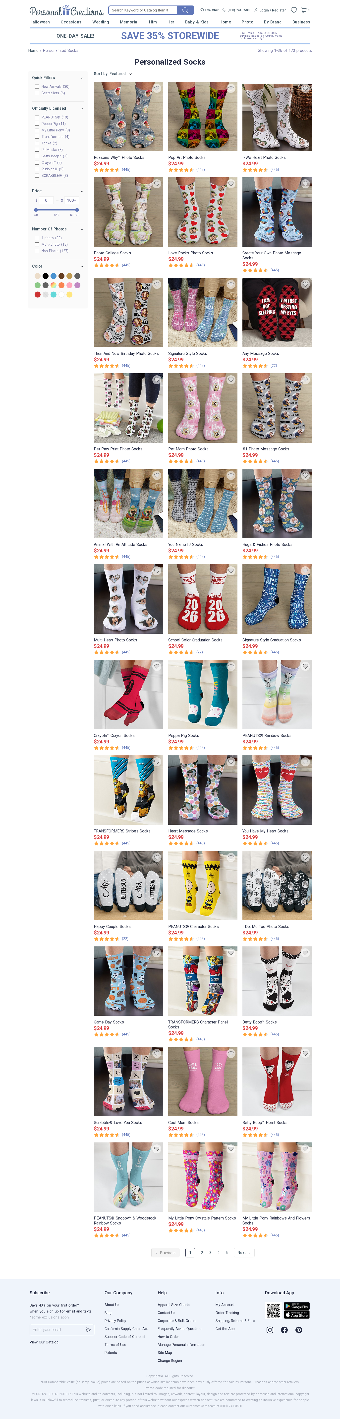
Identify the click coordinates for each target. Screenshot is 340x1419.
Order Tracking (227, 1313)
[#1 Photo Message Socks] (277, 408)
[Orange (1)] (61, 285)
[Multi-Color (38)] (54, 285)
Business (301, 22)
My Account (225, 1305)
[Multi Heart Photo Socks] (128, 599)
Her (171, 22)
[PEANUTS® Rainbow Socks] (277, 694)
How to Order (168, 1337)
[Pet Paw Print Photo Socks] (128, 408)
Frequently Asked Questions (180, 1329)
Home (225, 22)
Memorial (129, 22)
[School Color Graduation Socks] (203, 599)
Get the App (225, 1329)
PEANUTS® (54, 117)
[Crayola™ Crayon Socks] (128, 694)
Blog (108, 1313)
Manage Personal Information (181, 1345)
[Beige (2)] (38, 276)
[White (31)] (61, 295)
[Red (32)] (38, 295)
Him (153, 22)
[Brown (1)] (61, 276)
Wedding (100, 22)
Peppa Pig (53, 124)
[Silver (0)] (46, 295)
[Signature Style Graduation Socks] (277, 599)
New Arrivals (55, 87)
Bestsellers (53, 93)
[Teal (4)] (54, 295)
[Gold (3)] (69, 276)
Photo (247, 22)
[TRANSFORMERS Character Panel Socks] (203, 981)
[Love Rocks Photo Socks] (203, 212)
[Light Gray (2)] (46, 285)
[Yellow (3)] (69, 295)
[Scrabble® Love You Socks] (128, 1081)
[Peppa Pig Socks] (203, 694)
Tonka (49, 143)
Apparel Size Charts (174, 1305)
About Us (112, 1305)
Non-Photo (54, 251)
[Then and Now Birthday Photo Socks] (128, 312)
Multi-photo (54, 244)
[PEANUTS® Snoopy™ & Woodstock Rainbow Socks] (128, 1177)
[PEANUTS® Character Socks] (203, 885)
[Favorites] (294, 10)
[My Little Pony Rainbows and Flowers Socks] (277, 1177)
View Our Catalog (44, 1342)
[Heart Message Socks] (203, 790)
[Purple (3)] (77, 285)
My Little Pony (55, 130)
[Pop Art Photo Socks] (203, 116)
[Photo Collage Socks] (128, 212)
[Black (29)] (46, 276)
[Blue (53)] (54, 276)
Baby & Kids (197, 22)
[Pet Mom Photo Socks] (203, 408)
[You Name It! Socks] (203, 503)
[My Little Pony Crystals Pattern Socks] (203, 1177)
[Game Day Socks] (128, 981)
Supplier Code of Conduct (125, 1337)
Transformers (55, 137)
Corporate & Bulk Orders (177, 1321)
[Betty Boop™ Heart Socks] (277, 1081)
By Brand (273, 22)
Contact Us (166, 1313)
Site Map (165, 1353)
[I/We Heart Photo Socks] (277, 116)
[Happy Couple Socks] (128, 885)
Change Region (170, 1361)
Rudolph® (52, 169)
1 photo (51, 238)
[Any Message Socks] (277, 312)
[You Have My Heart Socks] (277, 790)
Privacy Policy (115, 1321)
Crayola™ (51, 163)
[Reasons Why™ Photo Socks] (128, 116)
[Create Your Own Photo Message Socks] (277, 212)
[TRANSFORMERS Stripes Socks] (128, 790)
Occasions (71, 22)
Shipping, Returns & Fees (235, 1321)
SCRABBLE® (54, 176)
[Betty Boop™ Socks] (277, 981)
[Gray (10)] (77, 276)
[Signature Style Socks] (203, 312)
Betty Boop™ (54, 156)
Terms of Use (115, 1345)
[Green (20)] (38, 285)
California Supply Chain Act (126, 1329)
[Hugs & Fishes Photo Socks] (277, 503)
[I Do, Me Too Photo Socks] (277, 885)
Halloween (40, 22)
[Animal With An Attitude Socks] (128, 503)
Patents (111, 1353)
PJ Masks (51, 150)
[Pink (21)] (69, 285)
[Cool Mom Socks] (203, 1081)
